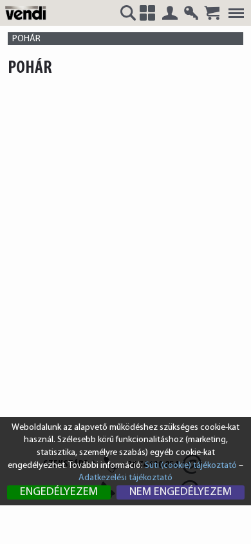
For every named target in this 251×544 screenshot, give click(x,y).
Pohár (26, 39)
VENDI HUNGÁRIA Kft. (27, 12)
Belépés (170, 13)
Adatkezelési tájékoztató (125, 478)
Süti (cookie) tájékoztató (191, 466)
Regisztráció (191, 13)
